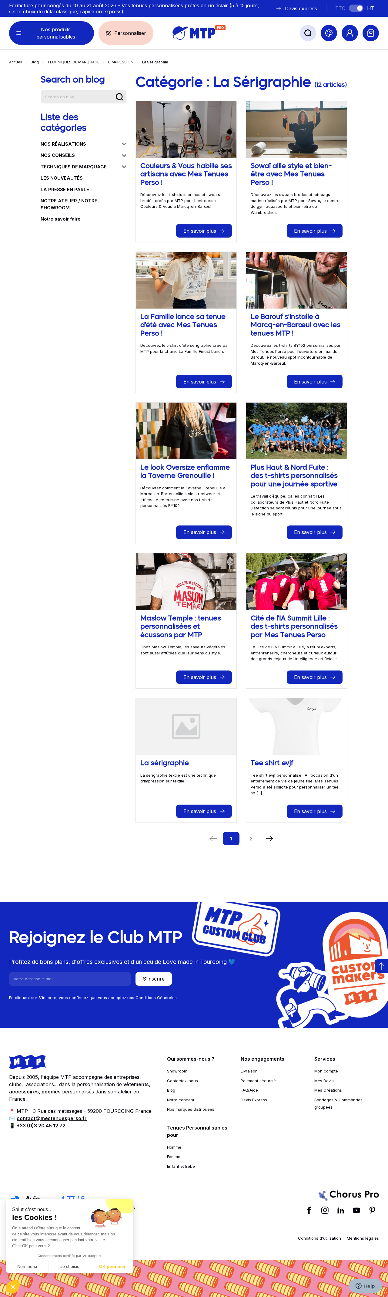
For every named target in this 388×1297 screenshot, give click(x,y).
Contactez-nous (182, 1080)
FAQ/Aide (249, 1090)
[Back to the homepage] (193, 33)
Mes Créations (328, 1090)
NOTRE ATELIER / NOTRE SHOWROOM (69, 204)
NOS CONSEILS (58, 155)
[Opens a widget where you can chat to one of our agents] (365, 1286)
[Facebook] (309, 1210)
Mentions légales (363, 1238)
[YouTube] (356, 1210)
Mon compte (326, 1071)
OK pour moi (112, 1266)
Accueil (15, 62)
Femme (173, 1156)
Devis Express (254, 1099)
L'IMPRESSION (120, 62)
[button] (12, 1286)
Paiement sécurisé (258, 1080)
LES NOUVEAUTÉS (62, 178)
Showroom (177, 1071)
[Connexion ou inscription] (350, 33)
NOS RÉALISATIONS (63, 144)
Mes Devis (324, 1080)
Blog (35, 62)
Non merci (27, 1266)
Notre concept (180, 1099)
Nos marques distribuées (190, 1109)
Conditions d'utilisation (319, 1238)
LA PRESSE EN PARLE (65, 189)
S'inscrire (154, 979)
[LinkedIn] (340, 1210)
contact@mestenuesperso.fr (52, 1118)
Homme (174, 1147)
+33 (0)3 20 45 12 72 (41, 1126)
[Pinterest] (372, 1210)
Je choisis (69, 1266)
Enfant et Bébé (181, 1166)
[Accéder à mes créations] (329, 33)
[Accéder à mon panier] (371, 33)
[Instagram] (325, 1210)
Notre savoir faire (61, 219)
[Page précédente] (269, 838)
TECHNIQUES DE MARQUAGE (73, 62)
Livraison (249, 1071)
